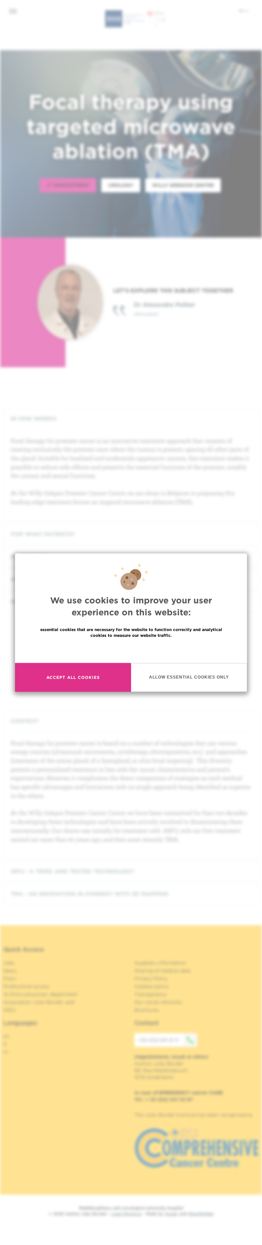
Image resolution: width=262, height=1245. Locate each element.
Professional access (26, 986)
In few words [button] (33, 418)
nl (5, 1052)
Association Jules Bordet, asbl (39, 1002)
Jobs (9, 963)
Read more (131, 649)
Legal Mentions (126, 1213)
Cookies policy (151, 986)
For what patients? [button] (43, 534)
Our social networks (158, 1002)
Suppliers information (160, 963)
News (9, 970)
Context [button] (25, 721)
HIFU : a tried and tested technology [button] (72, 871)
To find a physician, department (40, 994)
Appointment (70, 185)
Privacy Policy (151, 978)
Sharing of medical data (162, 970)
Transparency (150, 994)
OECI (9, 1010)
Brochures (146, 1010)
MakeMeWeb (201, 1213)
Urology (120, 185)
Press (9, 978)
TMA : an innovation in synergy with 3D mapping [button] (90, 894)
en (242, 11)
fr (5, 1044)
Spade (171, 1213)
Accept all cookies (73, 677)
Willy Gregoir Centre (183, 185)
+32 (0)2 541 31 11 (158, 1040)
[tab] (131, 419)
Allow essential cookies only (189, 677)
